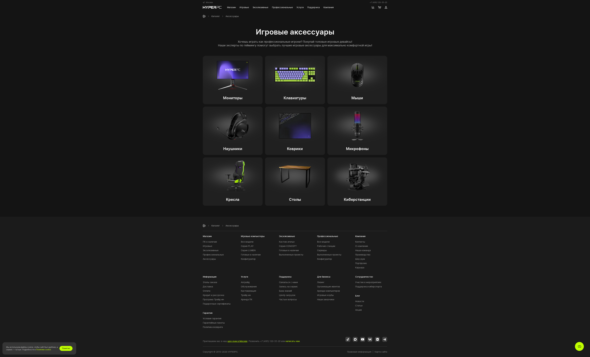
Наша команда (363, 250)
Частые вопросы (288, 299)
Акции (358, 310)
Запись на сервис (288, 286)
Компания (360, 236)
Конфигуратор (248, 259)
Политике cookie (43, 349)
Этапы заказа (210, 282)
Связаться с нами (288, 282)
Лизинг (320, 282)
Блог (357, 295)
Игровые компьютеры (253, 236)
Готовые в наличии (251, 254)
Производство (362, 254)
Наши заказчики (325, 299)
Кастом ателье (287, 241)
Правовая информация (359, 351)
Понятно (66, 348)
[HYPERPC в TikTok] (347, 339)
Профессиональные (213, 254)
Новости (359, 301)
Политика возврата (213, 327)
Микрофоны (357, 149)
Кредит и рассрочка (213, 295)
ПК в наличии (210, 241)
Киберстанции (357, 199)
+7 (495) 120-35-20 (378, 2)
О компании (361, 246)
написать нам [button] (292, 341)
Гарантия (207, 313)
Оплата (206, 290)
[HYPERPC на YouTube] (362, 339)
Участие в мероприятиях (368, 282)
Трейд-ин (246, 295)
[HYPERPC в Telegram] (384, 339)
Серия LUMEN (248, 250)
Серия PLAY (247, 246)
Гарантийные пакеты (214, 322)
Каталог (215, 16)
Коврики (295, 149)
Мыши (357, 98)
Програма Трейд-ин (213, 299)
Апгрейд (245, 282)
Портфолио (361, 263)
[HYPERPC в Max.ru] (355, 339)
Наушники (232, 149)
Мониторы (232, 98)
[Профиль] (386, 7)
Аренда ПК (246, 299)
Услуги (244, 276)
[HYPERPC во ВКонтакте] (370, 339)
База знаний (285, 290)
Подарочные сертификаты (217, 303)
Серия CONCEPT (288, 246)
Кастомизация (248, 290)
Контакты (360, 241)
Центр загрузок (287, 295)
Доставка (208, 286)
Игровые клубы (325, 295)
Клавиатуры (295, 98)
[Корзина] (379, 7)
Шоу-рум (360, 259)
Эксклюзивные (210, 250)
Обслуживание (249, 286)
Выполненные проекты (291, 254)
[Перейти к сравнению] (373, 7)
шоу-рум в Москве (237, 341)
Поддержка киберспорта (368, 286)
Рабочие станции (326, 246)
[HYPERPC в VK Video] (377, 339)
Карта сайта (381, 351)
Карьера (359, 267)
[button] (208, 2)
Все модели (247, 241)
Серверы (322, 250)
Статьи (358, 305)
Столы (295, 199)
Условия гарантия (212, 318)
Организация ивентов (328, 286)
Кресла (232, 199)
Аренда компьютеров (328, 290)
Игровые (207, 246)
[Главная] (204, 16)
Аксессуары (209, 259)
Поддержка (285, 276)
